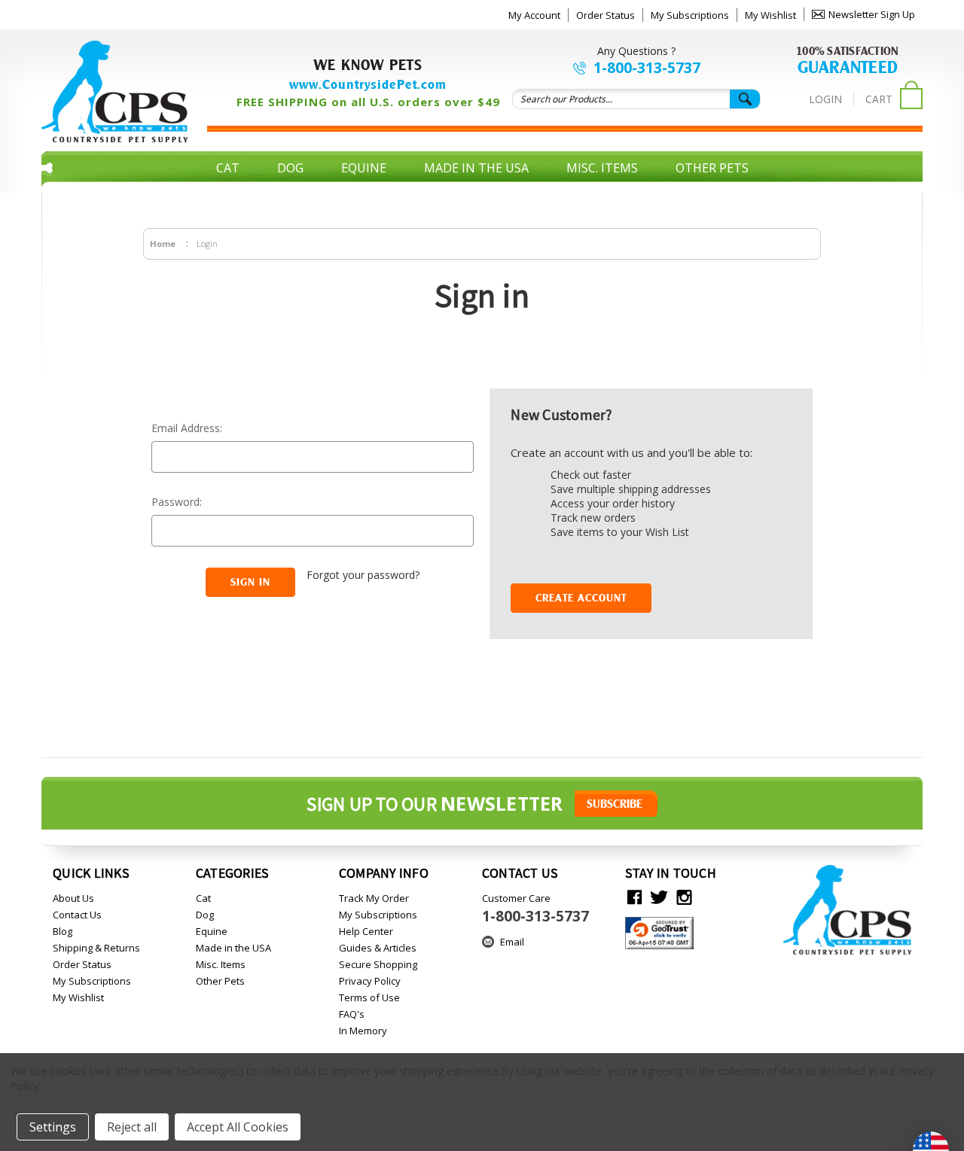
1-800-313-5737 (646, 68)
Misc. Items (602, 168)
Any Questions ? (636, 51)
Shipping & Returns (96, 948)
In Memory (363, 1030)
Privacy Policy (370, 981)
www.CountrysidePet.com (368, 84)
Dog (290, 168)
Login (825, 99)
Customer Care (535, 908)
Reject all (132, 1127)
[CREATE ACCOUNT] (581, 580)
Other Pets (712, 168)
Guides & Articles (377, 948)
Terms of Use (369, 997)
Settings (52, 1127)
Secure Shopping (378, 964)
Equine (363, 168)
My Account (534, 15)
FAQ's (352, 1014)
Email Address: (186, 428)
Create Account (581, 598)
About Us (73, 898)
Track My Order (374, 898)
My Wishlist (770, 15)
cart (878, 99)
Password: (176, 502)
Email (512, 942)
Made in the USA (476, 168)
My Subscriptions (690, 15)
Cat (227, 168)
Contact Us (77, 914)
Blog (62, 931)
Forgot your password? (363, 575)
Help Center (366, 931)
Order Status (605, 15)
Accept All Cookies (237, 1127)
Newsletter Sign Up (871, 14)
